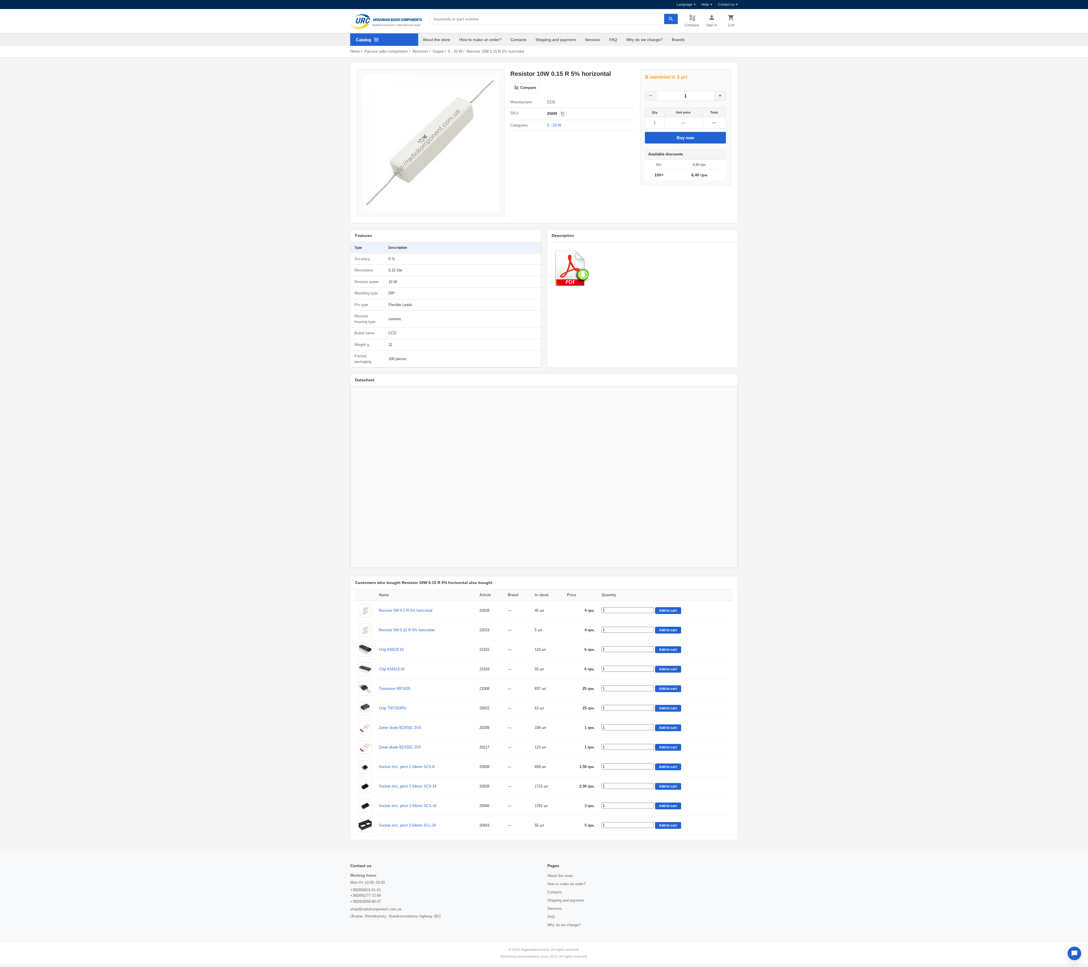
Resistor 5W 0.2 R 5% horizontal (405, 610)
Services (592, 39)
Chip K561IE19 (391, 649)
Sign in (711, 25)
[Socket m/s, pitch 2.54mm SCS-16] (365, 806)
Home (355, 51)
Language (684, 5)
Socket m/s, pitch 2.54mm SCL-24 (407, 825)
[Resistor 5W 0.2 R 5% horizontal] (365, 610)
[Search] (671, 19)
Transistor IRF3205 (394, 688)
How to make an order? (480, 39)
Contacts (518, 39)
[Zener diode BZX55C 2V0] (365, 747)
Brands (678, 39)
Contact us (726, 5)
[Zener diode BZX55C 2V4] (365, 728)
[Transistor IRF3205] (365, 689)
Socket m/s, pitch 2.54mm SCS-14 (407, 786)
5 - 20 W (455, 51)
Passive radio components (386, 51)
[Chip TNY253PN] (365, 708)
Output (438, 51)
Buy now (685, 137)
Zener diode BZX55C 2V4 (400, 728)
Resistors (420, 51)
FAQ (613, 39)
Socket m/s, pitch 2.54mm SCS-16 (407, 806)
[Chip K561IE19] (365, 649)
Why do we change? (644, 39)
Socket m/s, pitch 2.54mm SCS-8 (406, 767)
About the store (436, 39)
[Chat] (1074, 953)
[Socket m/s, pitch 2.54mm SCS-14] (365, 786)
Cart (731, 25)
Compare (692, 25)
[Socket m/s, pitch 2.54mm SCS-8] (365, 767)
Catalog (363, 39)
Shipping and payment (556, 39)
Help (705, 5)
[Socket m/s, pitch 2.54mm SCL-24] (365, 825)
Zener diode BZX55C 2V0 (400, 747)
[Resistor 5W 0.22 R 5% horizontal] (365, 630)
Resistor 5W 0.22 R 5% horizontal (406, 630)
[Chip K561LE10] (365, 669)
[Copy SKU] (562, 113)
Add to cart (668, 611)
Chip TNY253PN (392, 708)
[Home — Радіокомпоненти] (386, 21)
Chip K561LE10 (391, 669)
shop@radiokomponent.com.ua (375, 909)
